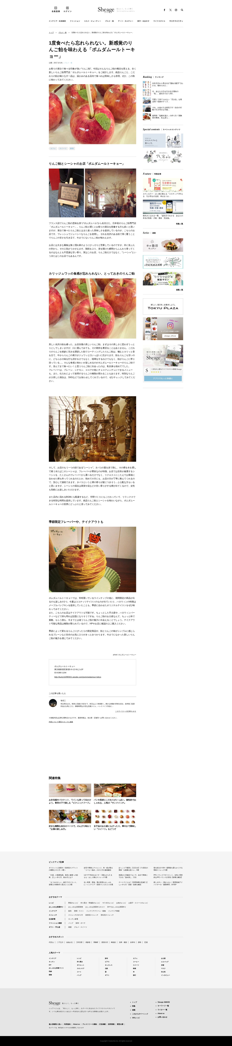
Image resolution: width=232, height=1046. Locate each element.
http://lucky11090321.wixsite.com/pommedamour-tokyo (77, 677)
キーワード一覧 (163, 1006)
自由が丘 (69, 942)
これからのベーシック (140, 1014)
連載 (133, 1010)
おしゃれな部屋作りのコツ (95, 907)
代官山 (51, 942)
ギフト (107, 975)
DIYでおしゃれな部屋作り (116, 907)
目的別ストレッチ (91, 915)
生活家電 (52, 919)
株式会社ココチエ (63, 1027)
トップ (51, 32)
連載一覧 (179, 290)
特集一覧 (179, 224)
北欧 (106, 968)
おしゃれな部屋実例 (75, 907)
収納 (50, 971)
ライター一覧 (162, 1010)
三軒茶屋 (79, 942)
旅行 (134, 975)
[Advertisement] (71, 746)
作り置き (80, 961)
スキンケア (80, 968)
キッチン (52, 961)
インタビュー (165, 975)
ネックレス (108, 965)
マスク (163, 968)
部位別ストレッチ (107, 915)
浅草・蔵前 (123, 942)
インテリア (53, 911)
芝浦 (146, 942)
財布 (106, 958)
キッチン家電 (73, 919)
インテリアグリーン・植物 (96, 911)
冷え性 (163, 972)
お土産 (163, 958)
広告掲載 (102, 1024)
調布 (139, 942)
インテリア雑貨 (113, 911)
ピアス (107, 961)
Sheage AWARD (164, 1002)
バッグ (70, 923)
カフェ (53, 148)
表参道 (88, 942)
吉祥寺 (132, 942)
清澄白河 (104, 942)
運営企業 (120, 1024)
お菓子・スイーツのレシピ (138, 903)
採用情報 (111, 1024)
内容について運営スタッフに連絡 (61, 722)
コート (79, 972)
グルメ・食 (63, 32)
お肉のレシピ (121, 903)
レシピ (51, 903)
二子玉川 (60, 942)
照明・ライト (79, 911)
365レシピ (136, 1018)
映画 (134, 968)
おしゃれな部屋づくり (56, 968)
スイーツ (62, 148)
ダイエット (80, 965)
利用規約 (67, 1024)
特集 (133, 1006)
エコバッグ (164, 961)
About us (76, 1024)
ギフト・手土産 (54, 927)
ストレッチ (53, 915)
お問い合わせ (162, 1017)
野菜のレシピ (73, 903)
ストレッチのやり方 (75, 915)
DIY (50, 965)
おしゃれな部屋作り (56, 907)
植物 (50, 975)
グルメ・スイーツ (80, 927)
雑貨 (70, 927)
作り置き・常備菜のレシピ (90, 903)
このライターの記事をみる (125, 711)
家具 (70, 911)
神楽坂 (113, 942)
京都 (162, 965)
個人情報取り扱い (55, 1024)
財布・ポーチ (80, 923)
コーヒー (136, 961)
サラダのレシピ (108, 903)
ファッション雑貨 (55, 923)
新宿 (72, 148)
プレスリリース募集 (89, 1024)
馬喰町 (95, 942)
